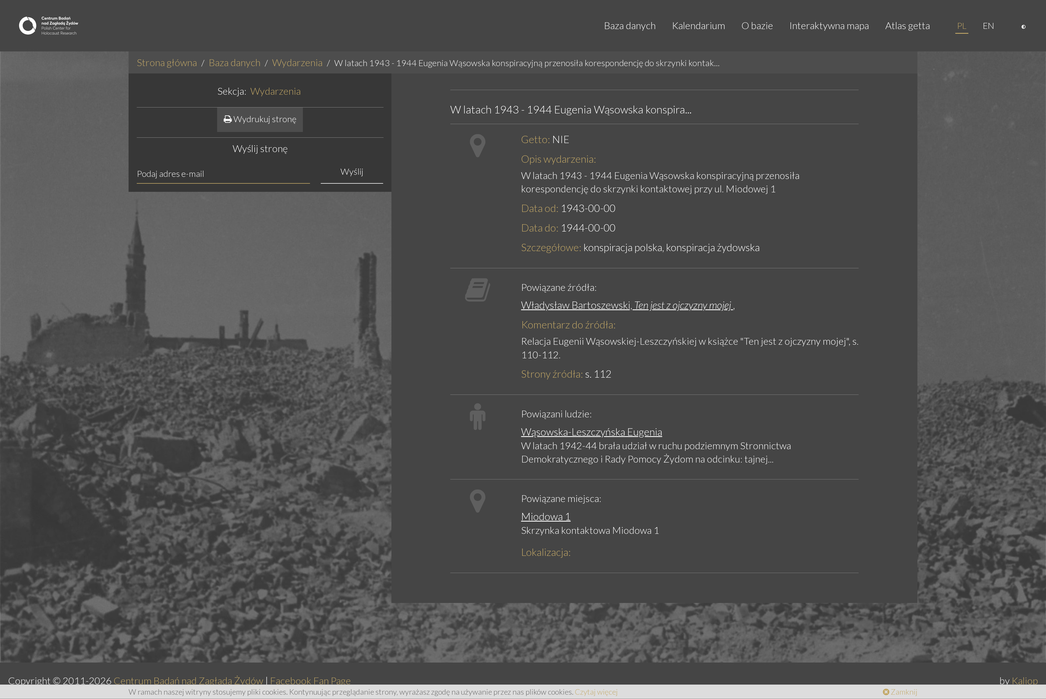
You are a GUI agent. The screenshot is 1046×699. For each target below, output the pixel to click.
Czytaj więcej (596, 691)
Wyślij (351, 171)
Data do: (540, 227)
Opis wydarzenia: (558, 159)
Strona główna (167, 62)
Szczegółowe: (551, 247)
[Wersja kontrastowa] (1024, 25)
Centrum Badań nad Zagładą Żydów (188, 680)
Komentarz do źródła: (568, 324)
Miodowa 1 (546, 516)
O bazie (757, 25)
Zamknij (903, 691)
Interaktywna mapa (829, 25)
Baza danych (630, 25)
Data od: (540, 208)
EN (988, 25)
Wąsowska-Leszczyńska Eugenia (591, 432)
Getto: (535, 139)
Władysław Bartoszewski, (627, 305)
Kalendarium (698, 25)
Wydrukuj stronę (264, 118)
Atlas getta (907, 25)
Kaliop (1025, 680)
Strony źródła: (552, 374)
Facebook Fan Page (310, 680)
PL (961, 25)
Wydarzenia (297, 62)
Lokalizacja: (546, 552)
